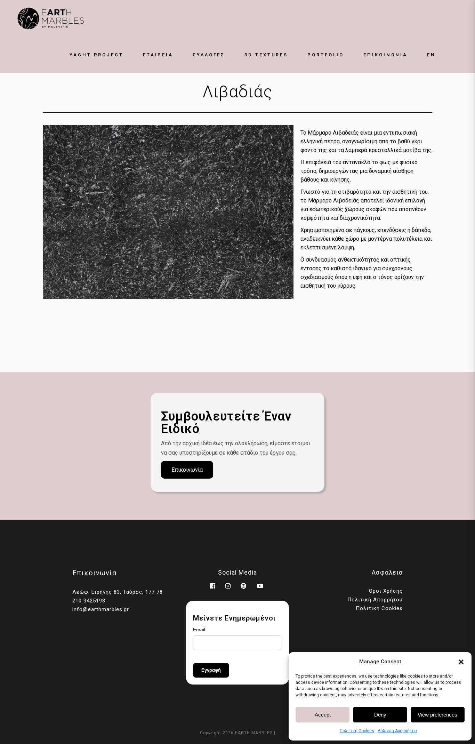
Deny (380, 715)
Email (199, 629)
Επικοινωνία (187, 469)
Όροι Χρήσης (386, 591)
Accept (323, 715)
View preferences (437, 715)
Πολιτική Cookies (357, 730)
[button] (461, 661)
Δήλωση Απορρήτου (397, 730)
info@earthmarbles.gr (100, 609)
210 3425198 (88, 601)
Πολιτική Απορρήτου (375, 600)
